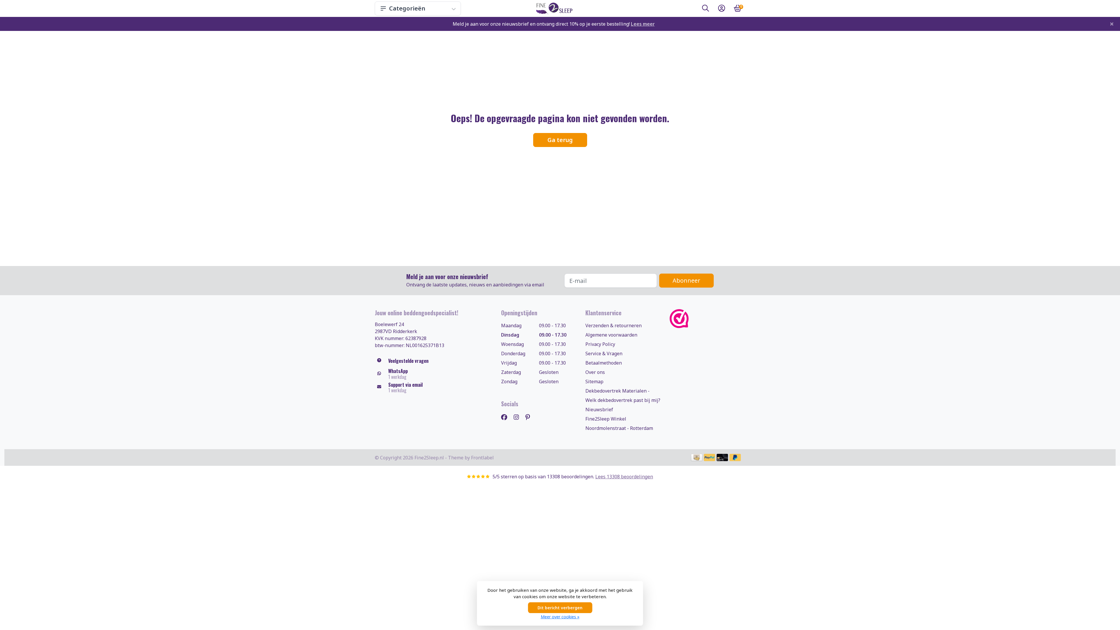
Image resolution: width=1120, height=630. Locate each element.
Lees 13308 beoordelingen (624, 476)
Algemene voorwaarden (611, 335)
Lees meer (643, 24)
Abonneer (686, 280)
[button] (705, 9)
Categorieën (407, 8)
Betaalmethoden (603, 363)
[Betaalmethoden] (696, 457)
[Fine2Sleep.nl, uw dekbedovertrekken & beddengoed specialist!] (553, 8)
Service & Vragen (603, 353)
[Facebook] (506, 417)
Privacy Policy (600, 344)
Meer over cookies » (560, 617)
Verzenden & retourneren (613, 325)
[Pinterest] (530, 417)
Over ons (595, 372)
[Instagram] (519, 417)
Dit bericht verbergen (560, 607)
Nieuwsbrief (599, 409)
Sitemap (594, 381)
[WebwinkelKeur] (707, 318)
